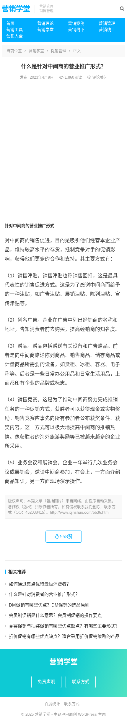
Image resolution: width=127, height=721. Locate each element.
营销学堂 (16, 9)
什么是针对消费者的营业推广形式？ (44, 594)
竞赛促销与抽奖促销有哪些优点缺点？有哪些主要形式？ (64, 625)
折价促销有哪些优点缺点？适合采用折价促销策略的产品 (64, 636)
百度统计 (52, 703)
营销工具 (14, 29)
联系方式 (80, 681)
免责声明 (46, 681)
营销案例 (76, 23)
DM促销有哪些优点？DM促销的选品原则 (49, 604)
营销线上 (107, 29)
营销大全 (14, 35)
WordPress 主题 (92, 714)
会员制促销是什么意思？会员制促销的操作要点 (55, 615)
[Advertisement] (63, 153)
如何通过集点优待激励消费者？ (40, 583)
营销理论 (45, 23)
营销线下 (76, 29)
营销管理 (107, 23)
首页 (10, 23)
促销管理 (58, 51)
